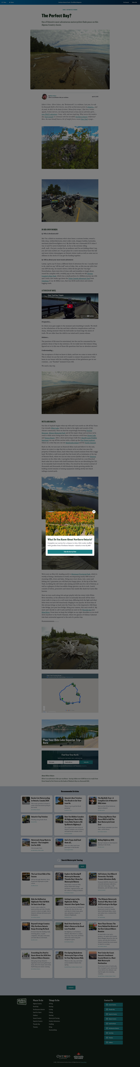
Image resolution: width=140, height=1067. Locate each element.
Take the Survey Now (70, 552)
